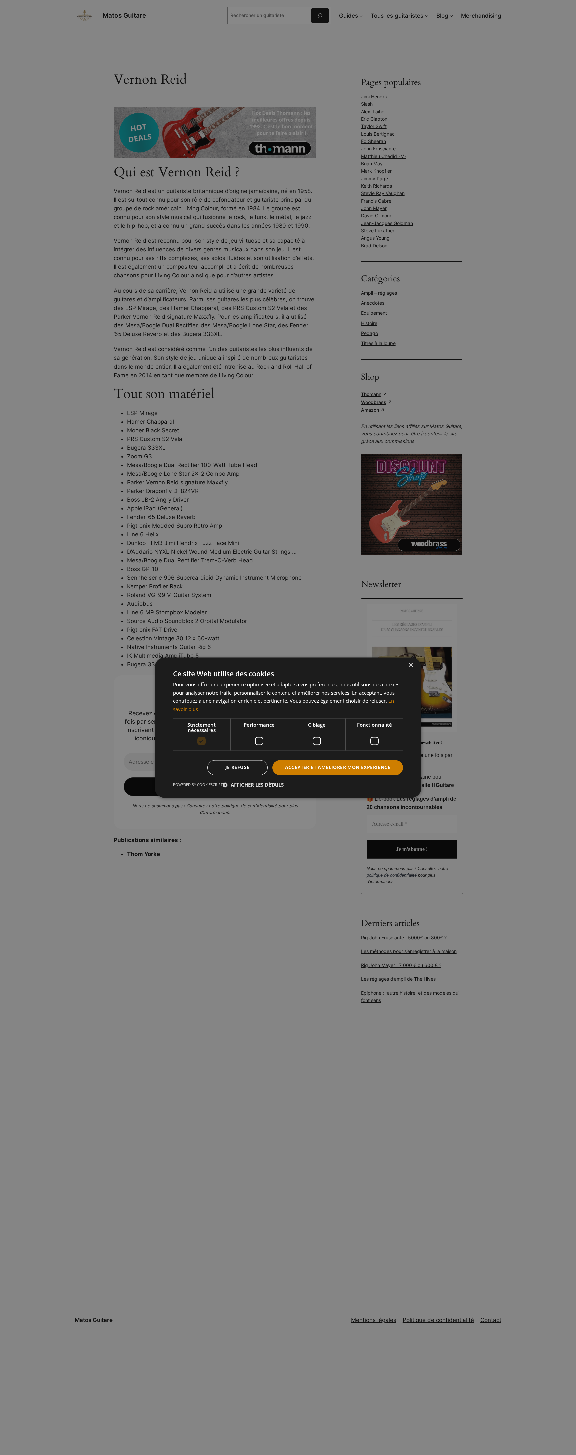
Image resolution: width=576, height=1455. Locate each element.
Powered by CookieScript (198, 784)
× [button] (410, 665)
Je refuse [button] (237, 767)
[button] (253, 785)
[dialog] (288, 727)
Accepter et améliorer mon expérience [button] (337, 767)
